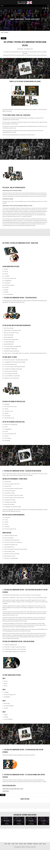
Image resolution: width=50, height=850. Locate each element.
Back (3, 38)
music (16, 843)
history (21, 843)
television (35, 843)
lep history (6, 32)
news (9, 843)
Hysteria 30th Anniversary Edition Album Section (12, 788)
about (44, 843)
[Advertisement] (39, 33)
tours (12, 843)
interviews (29, 843)
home (2, 32)
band (25, 843)
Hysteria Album (5, 791)
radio (40, 843)
